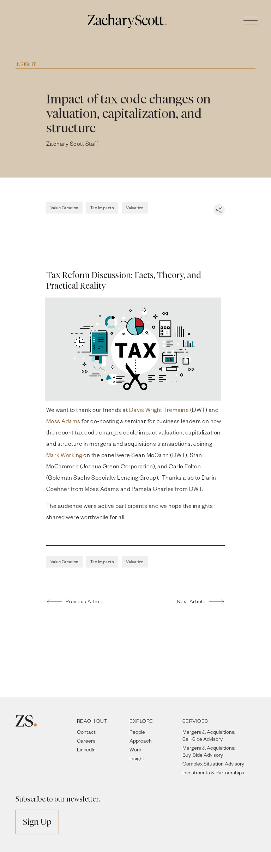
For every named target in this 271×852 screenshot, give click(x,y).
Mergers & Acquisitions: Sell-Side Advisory (208, 735)
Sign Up (37, 822)
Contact (86, 731)
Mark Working (64, 454)
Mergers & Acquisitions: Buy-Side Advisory (208, 751)
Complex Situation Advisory (213, 763)
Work (135, 749)
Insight (26, 64)
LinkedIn (86, 749)
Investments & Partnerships (213, 772)
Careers (86, 740)
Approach (141, 740)
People (137, 731)
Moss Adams (63, 421)
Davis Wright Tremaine (159, 409)
